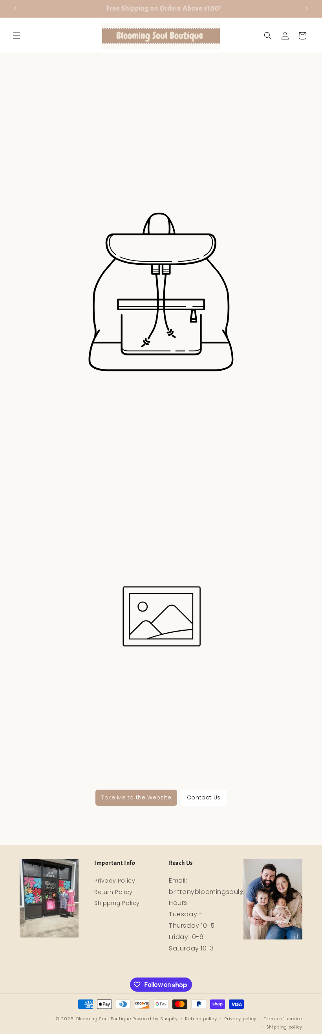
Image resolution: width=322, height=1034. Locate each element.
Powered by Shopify (155, 1019)
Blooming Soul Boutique (103, 1019)
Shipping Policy (117, 903)
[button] (16, 35)
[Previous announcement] (15, 8)
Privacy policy (240, 1019)
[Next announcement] (306, 8)
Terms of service (283, 1019)
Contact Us (204, 797)
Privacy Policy (114, 881)
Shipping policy (284, 1027)
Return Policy (113, 892)
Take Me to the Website (136, 797)
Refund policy (201, 1019)
